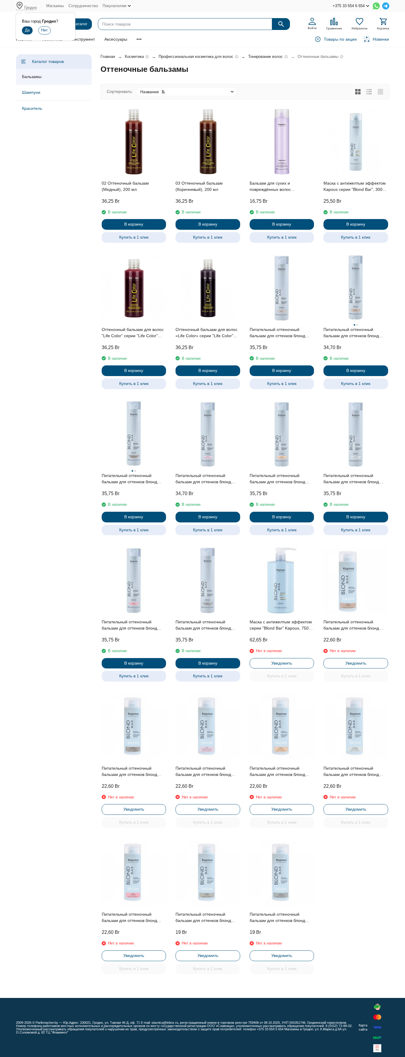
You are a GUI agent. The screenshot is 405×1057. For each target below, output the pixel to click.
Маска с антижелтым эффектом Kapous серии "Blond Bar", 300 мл (354, 187)
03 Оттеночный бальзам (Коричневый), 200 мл (199, 186)
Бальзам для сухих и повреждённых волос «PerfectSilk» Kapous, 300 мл (278, 187)
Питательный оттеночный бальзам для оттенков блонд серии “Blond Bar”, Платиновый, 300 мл (354, 479)
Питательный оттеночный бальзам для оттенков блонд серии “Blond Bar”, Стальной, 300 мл (204, 625)
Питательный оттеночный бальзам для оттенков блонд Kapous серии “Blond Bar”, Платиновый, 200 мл (351, 772)
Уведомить (281, 663)
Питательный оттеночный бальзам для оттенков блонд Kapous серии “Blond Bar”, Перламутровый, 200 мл (203, 772)
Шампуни (31, 92)
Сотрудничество (83, 6)
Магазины (55, 6)
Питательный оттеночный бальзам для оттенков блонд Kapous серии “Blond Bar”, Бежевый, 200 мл (351, 625)
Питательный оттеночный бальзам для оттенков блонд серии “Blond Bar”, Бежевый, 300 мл (355, 333)
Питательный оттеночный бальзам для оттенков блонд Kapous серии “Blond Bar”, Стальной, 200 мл (277, 918)
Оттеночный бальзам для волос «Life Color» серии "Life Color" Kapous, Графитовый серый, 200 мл (207, 333)
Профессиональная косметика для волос (196, 56)
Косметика (134, 56)
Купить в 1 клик (134, 237)
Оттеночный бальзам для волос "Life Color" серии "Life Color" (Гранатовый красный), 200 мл (133, 333)
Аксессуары (115, 39)
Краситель (32, 108)
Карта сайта (363, 1027)
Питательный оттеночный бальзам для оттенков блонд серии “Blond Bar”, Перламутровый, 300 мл (203, 479)
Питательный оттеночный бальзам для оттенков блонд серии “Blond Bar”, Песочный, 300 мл (278, 479)
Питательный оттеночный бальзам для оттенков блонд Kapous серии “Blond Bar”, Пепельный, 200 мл (129, 772)
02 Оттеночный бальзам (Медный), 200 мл (125, 186)
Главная (108, 56)
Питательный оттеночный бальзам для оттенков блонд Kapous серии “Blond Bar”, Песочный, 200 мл (277, 772)
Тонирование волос (265, 56)
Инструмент (83, 39)
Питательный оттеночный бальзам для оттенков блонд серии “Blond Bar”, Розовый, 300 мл (133, 625)
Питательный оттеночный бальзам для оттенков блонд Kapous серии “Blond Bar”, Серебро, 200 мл (203, 918)
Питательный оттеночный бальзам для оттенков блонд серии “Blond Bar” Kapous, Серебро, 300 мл (277, 333)
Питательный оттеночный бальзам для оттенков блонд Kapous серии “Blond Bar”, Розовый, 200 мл (129, 918)
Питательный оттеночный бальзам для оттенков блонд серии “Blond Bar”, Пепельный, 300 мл (132, 479)
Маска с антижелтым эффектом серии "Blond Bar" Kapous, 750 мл (281, 625)
